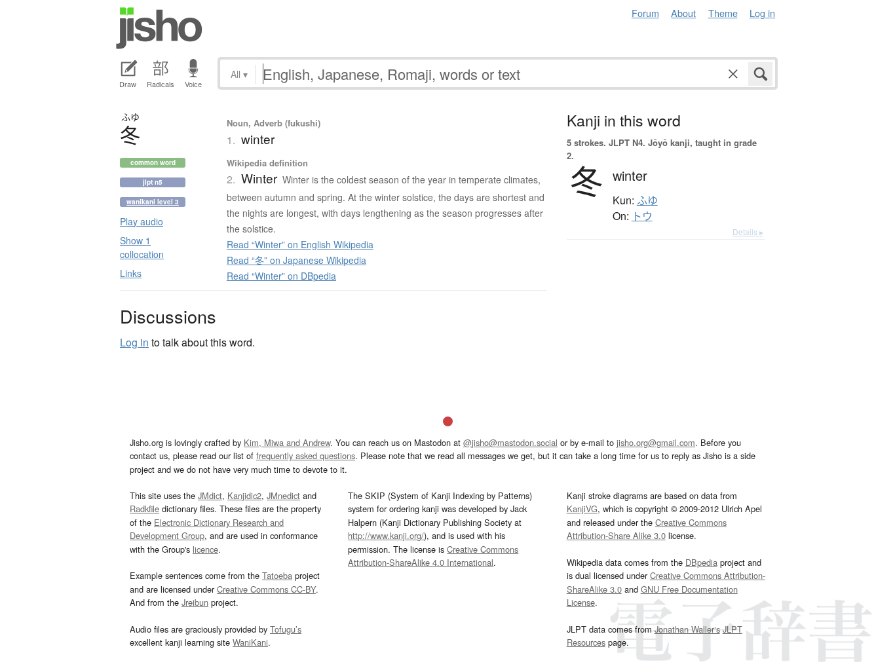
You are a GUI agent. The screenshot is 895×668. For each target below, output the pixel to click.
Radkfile (144, 508)
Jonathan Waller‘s (687, 629)
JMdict (210, 495)
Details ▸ (748, 231)
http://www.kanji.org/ (386, 535)
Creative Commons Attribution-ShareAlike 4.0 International (433, 555)
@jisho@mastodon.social (510, 442)
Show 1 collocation (142, 247)
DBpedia (701, 562)
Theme (723, 13)
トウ (642, 216)
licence (205, 549)
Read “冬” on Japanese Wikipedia (296, 260)
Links (131, 273)
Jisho (159, 28)
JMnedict (283, 495)
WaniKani (250, 642)
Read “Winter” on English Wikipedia (300, 244)
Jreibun (194, 602)
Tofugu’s (285, 629)
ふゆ (647, 200)
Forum (645, 13)
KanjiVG (582, 508)
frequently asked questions (305, 455)
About (683, 13)
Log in (762, 13)
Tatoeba (277, 575)
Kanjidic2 (244, 495)
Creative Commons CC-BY (266, 589)
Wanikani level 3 (152, 201)
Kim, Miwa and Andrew (287, 442)
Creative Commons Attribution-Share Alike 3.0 (647, 529)
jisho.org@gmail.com (656, 442)
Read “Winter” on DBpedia (281, 275)
